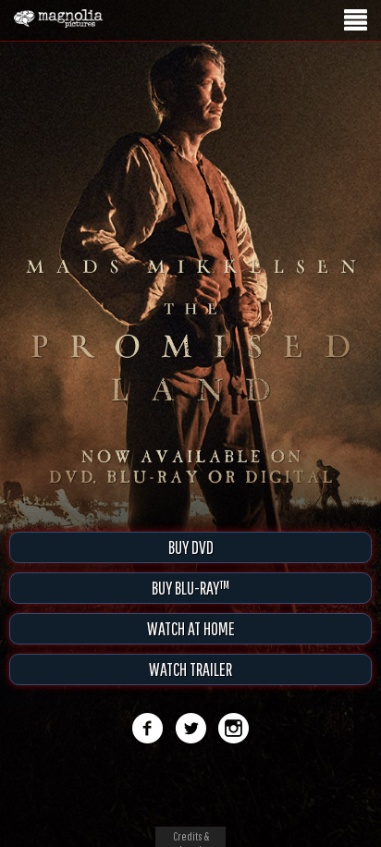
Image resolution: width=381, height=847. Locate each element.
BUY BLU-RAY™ (190, 587)
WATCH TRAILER (190, 669)
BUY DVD (191, 547)
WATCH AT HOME (191, 628)
